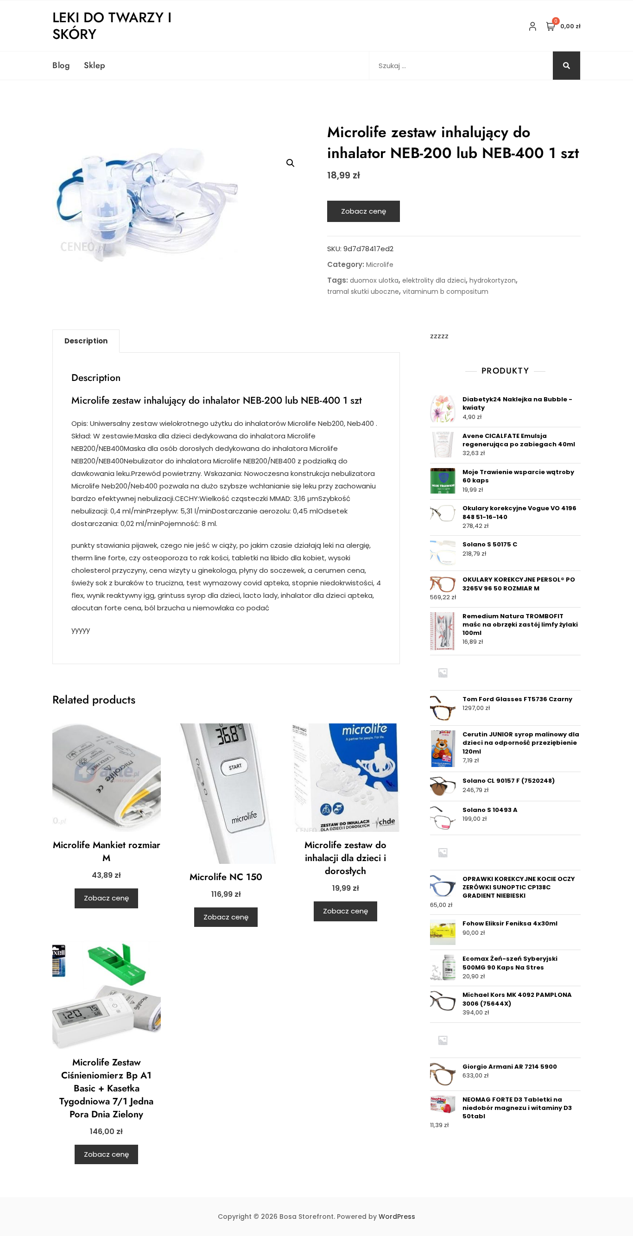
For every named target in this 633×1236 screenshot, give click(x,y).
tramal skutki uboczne (363, 291)
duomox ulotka (374, 280)
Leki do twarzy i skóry (111, 25)
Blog (61, 65)
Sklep (95, 65)
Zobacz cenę (363, 211)
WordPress (397, 1216)
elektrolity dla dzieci (434, 280)
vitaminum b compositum (445, 291)
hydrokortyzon (492, 280)
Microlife (379, 264)
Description (86, 341)
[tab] (86, 341)
